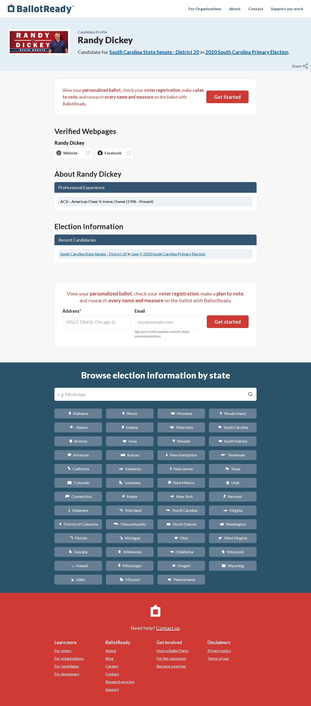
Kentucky (130, 468)
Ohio (181, 538)
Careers (112, 666)
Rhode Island (233, 413)
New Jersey (181, 468)
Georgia (78, 551)
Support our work (287, 8)
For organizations (69, 658)
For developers (66, 674)
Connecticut (78, 496)
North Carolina (181, 510)
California (78, 468)
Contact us (168, 628)
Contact (255, 8)
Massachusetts (129, 524)
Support (112, 689)
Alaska (78, 427)
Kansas (130, 455)
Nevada (181, 441)
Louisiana (129, 482)
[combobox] (96, 321)
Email (140, 311)
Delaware (78, 510)
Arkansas (78, 455)
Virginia (232, 510)
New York (181, 496)
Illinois (129, 413)
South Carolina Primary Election (168, 254)
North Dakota (181, 524)
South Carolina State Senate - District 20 (154, 52)
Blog (109, 658)
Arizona (78, 441)
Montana (181, 413)
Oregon (181, 565)
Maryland (129, 510)
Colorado (78, 482)
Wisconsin (233, 551)
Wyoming (233, 565)
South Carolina (233, 427)
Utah (232, 482)
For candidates (66, 666)
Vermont (233, 496)
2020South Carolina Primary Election (246, 52)
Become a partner (171, 666)
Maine (129, 496)
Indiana (129, 427)
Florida (78, 538)
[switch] (300, 66)
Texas (233, 468)
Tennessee (233, 455)
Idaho (78, 579)
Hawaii (78, 565)
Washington (233, 524)
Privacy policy (219, 650)
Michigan (129, 538)
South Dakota (233, 441)
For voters (62, 650)
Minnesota (129, 551)
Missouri (130, 579)
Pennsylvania (181, 579)
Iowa (130, 441)
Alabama (78, 413)
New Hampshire (181, 455)
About (235, 8)
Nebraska (181, 427)
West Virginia (232, 538)
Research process (120, 681)
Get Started (227, 97)
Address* (71, 311)
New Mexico (181, 482)
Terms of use (218, 658)
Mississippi (129, 565)
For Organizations (205, 8)
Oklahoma (181, 551)
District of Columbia (78, 524)
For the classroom (171, 658)
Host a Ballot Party (172, 650)
